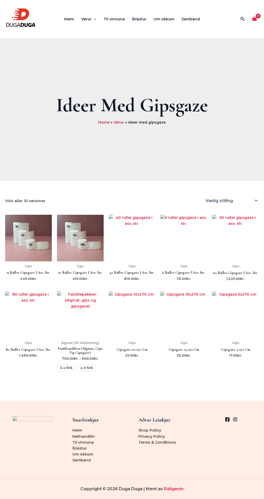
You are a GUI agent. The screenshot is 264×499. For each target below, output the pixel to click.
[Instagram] (235, 419)
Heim (69, 19)
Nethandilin (83, 436)
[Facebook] (227, 419)
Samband (191, 19)
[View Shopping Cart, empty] (254, 19)
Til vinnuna (114, 19)
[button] (94, 19)
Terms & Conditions (157, 442)
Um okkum (164, 19)
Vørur (86, 19)
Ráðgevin (174, 488)
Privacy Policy (151, 436)
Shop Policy (149, 430)
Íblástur (139, 19)
